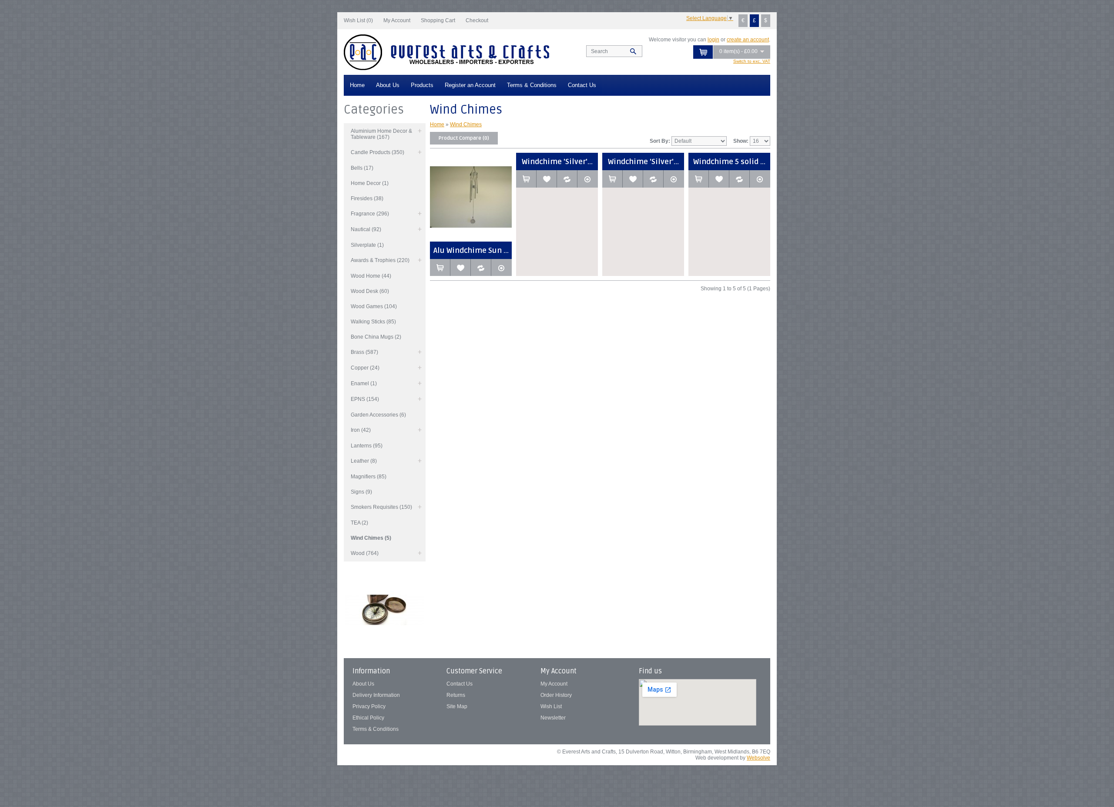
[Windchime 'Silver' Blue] (587, 179)
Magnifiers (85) (368, 477)
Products (422, 85)
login (713, 40)
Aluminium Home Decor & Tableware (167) (381, 134)
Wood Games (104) (374, 306)
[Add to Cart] (440, 267)
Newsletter (553, 718)
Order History (556, 695)
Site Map (456, 706)
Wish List (551, 706)
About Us (387, 85)
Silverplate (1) (367, 245)
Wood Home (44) (371, 276)
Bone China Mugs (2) (376, 337)
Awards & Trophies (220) (380, 260)
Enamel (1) (364, 383)
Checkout (477, 20)
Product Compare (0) (464, 138)
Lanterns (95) (367, 446)
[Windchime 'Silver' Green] (674, 179)
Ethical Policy (368, 718)
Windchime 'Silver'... (557, 161)
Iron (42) (361, 430)
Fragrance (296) (370, 214)
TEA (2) (359, 523)
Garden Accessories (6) (378, 415)
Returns (455, 695)
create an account (748, 40)
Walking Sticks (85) (373, 322)
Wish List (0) (358, 20)
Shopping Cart (438, 20)
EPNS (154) (365, 399)
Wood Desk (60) (370, 291)
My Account (396, 20)
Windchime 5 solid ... (729, 161)
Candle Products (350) (377, 152)
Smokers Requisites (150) (381, 507)
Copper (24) (365, 368)
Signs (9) (361, 492)
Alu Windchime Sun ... (471, 250)
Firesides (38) (367, 198)
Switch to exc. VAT (751, 61)
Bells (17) (362, 168)
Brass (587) (364, 352)
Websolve (758, 758)
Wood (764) (365, 553)
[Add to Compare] (481, 267)
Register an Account (470, 85)
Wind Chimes (466, 124)
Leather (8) (364, 461)
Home (357, 85)
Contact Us (582, 85)
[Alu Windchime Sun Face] (501, 267)
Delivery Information (376, 695)
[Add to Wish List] (460, 267)
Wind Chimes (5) (371, 538)
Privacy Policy (369, 706)
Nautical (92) (366, 229)
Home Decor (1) (370, 183)
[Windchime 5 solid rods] (760, 179)
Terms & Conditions (532, 85)
